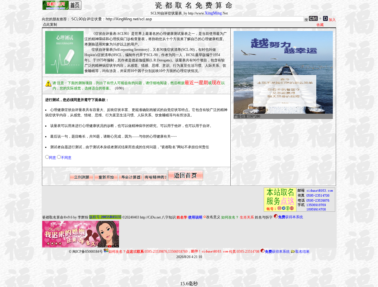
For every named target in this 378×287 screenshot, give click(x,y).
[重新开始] (106, 180)
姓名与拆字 (264, 217)
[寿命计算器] (130, 180)
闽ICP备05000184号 (87, 252)
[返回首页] (185, 180)
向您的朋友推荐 (54, 19)
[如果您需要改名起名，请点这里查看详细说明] (297, 212)
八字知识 (169, 217)
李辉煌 (83, 217)
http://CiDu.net (150, 217)
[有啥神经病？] (155, 180)
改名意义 (213, 217)
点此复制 (50, 24)
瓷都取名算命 (52, 217)
